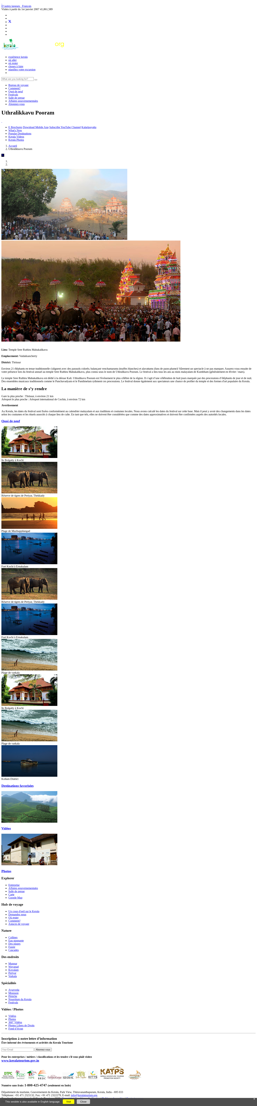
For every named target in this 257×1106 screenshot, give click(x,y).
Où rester (13, 63)
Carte (11, 894)
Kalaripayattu (88, 127)
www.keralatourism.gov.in (20, 1060)
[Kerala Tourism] (33, 50)
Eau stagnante (16, 940)
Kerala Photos (16, 139)
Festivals (13, 94)
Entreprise (14, 885)
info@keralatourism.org (84, 1095)
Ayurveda (13, 989)
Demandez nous (17, 914)
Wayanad (13, 966)
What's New (15, 130)
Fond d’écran (15, 1028)
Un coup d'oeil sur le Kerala (23, 911)
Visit (68, 1101)
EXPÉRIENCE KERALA (18, 56)
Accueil (12, 145)
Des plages (14, 943)
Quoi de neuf (15, 91)
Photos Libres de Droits (21, 1025)
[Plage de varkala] (29, 669)
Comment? (14, 88)
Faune (11, 946)
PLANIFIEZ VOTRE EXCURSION (21, 69)
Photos (6, 871)
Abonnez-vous (16, 104)
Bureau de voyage (18, 85)
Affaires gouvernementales (23, 100)
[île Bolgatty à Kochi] (29, 457)
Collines (12, 937)
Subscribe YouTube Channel (65, 127)
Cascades (13, 950)
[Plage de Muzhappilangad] (29, 527)
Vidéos (6, 828)
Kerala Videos (16, 136)
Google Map (15, 897)
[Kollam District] (29, 775)
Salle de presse (16, 97)
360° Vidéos (15, 1022)
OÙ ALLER (12, 60)
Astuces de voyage (18, 923)
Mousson (13, 993)
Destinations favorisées (17, 786)
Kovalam (13, 969)
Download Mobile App (36, 127)
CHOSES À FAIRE (15, 66)
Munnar (12, 963)
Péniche (12, 996)
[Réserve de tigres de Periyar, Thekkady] (29, 492)
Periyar (12, 973)
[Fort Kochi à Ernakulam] (29, 563)
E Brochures (15, 127)
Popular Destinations (19, 133)
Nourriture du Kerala (19, 999)
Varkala (12, 976)
